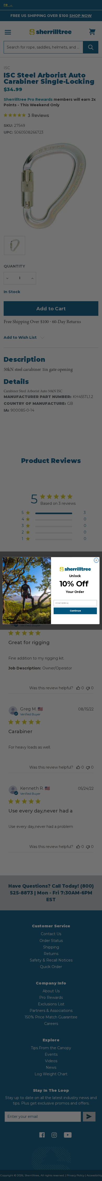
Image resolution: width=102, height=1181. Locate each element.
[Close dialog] (96, 560)
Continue (75, 610)
